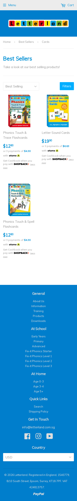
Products (38, 316)
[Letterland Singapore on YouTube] (49, 437)
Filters (66, 86)
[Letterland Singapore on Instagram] (38, 437)
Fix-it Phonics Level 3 (38, 366)
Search (38, 406)
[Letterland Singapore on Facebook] (27, 437)
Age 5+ (38, 391)
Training (38, 311)
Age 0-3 (38, 381)
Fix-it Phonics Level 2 (38, 361)
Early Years (39, 336)
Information (38, 306)
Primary (39, 341)
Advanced (38, 346)
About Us (38, 301)
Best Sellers (26, 41)
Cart (70, 5)
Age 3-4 (38, 386)
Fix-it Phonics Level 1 (38, 356)
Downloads (38, 321)
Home (7, 41)
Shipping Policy (38, 411)
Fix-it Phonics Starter (38, 351)
